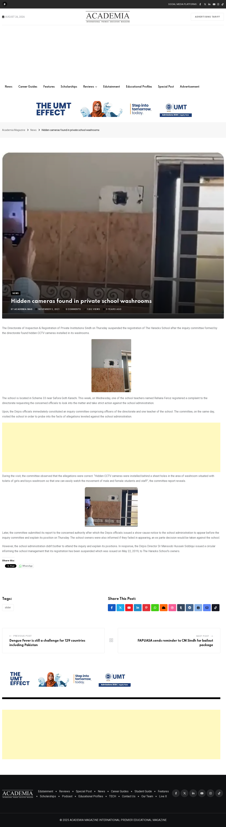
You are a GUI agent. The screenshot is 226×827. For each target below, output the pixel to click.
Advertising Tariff (207, 17)
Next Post (202, 636)
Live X (163, 796)
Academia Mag (23, 309)
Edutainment (111, 86)
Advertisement (189, 86)
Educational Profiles (139, 86)
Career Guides (27, 86)
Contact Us (128, 796)
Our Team (147, 796)
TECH (112, 796)
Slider (8, 607)
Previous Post (22, 636)
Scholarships (69, 86)
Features (49, 86)
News (8, 86)
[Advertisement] (113, 51)
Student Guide (143, 791)
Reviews (88, 86)
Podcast (67, 796)
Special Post (166, 86)
